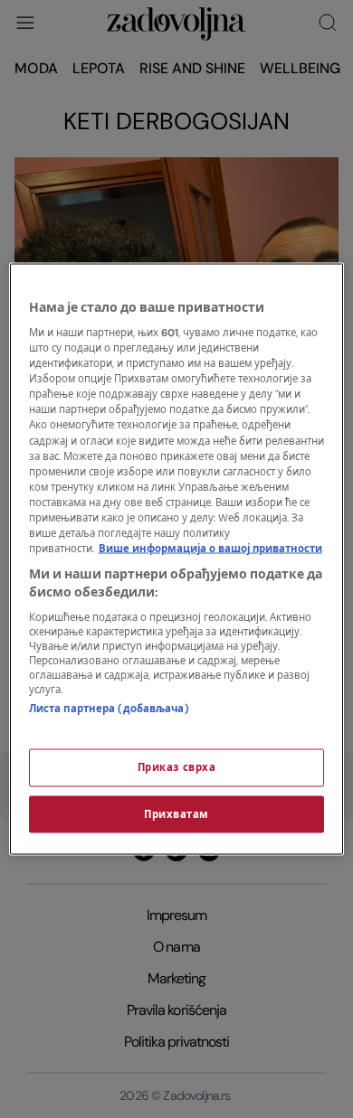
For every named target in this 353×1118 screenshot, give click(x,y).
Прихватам (176, 814)
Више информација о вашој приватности (210, 549)
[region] (177, 559)
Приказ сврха (177, 767)
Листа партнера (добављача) (109, 709)
